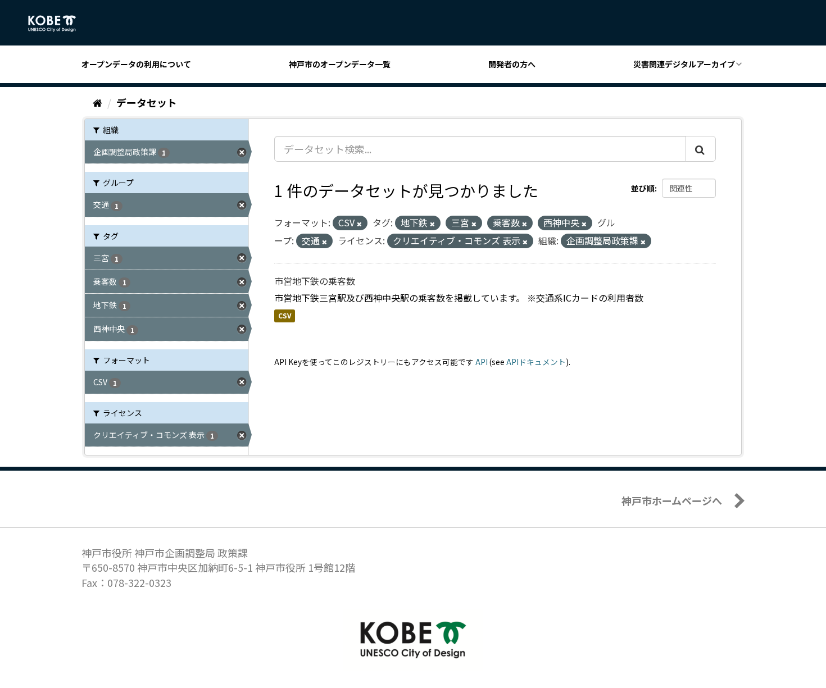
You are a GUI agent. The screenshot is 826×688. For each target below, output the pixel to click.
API (481, 361)
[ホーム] (97, 102)
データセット (146, 102)
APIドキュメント (536, 361)
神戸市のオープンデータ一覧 (340, 64)
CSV (284, 316)
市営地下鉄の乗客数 (314, 281)
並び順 (643, 188)
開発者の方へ (511, 64)
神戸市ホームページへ (671, 500)
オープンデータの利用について (136, 64)
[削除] (359, 223)
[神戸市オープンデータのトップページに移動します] (58, 23)
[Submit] (701, 149)
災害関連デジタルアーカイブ (684, 64)
